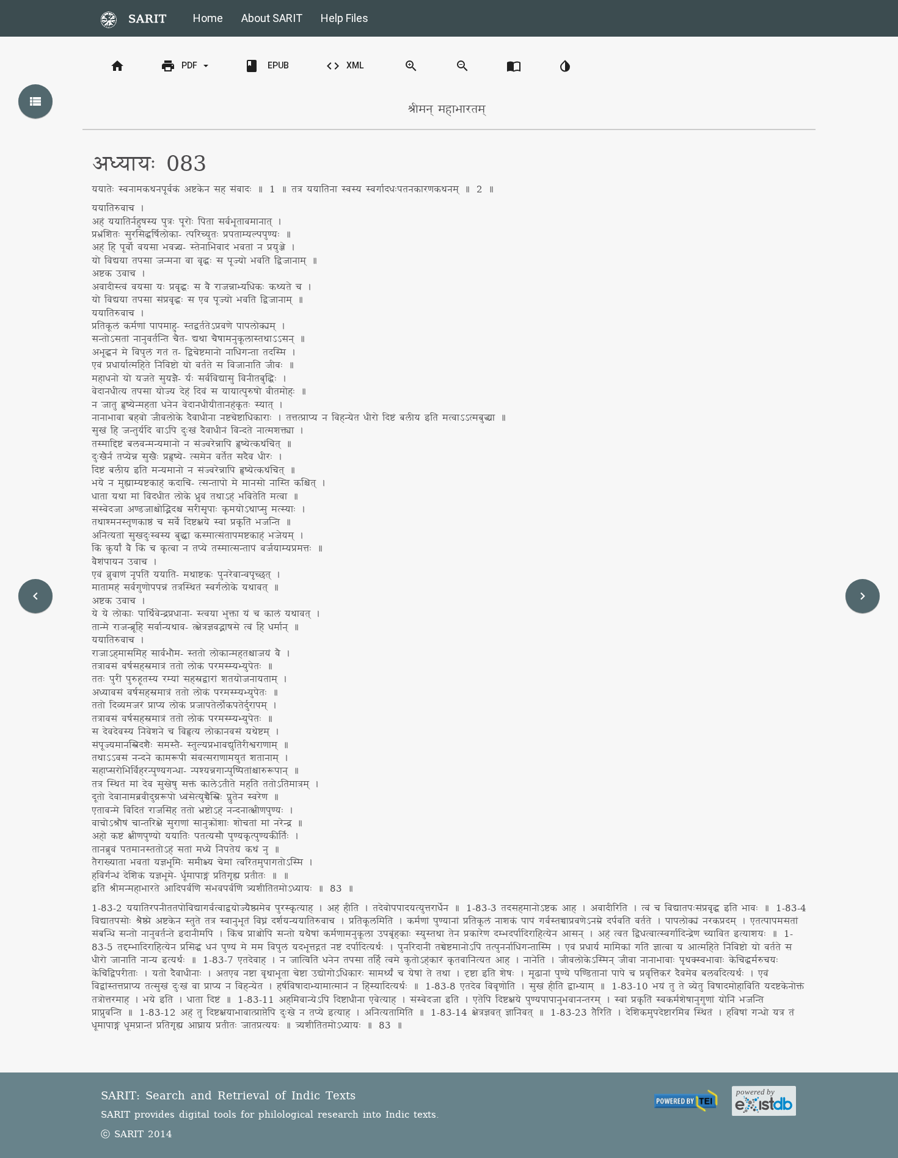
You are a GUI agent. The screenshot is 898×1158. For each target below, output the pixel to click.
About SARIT (271, 18)
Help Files (344, 18)
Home (208, 18)
